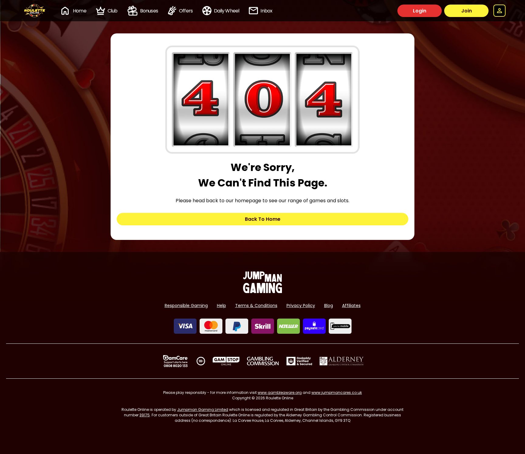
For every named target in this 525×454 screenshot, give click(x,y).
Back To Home (262, 219)
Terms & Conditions (256, 305)
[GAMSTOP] (226, 361)
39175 (144, 415)
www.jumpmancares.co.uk (336, 392)
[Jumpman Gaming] (262, 291)
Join (466, 10)
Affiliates (351, 305)
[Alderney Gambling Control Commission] (342, 361)
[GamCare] (175, 361)
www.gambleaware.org (280, 392)
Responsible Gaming (186, 305)
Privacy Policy (301, 305)
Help (221, 305)
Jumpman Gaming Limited (202, 409)
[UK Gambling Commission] (263, 361)
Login (419, 10)
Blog (328, 305)
